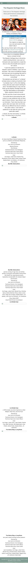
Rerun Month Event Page (14, 49)
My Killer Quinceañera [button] (13, 113)
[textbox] (14, 146)
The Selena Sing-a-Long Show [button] (13, 115)
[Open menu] (27, 3)
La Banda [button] (4, 113)
